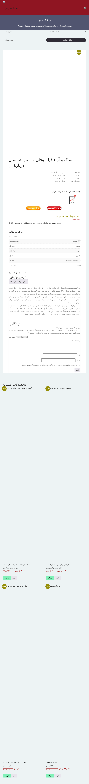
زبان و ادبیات (57, 26)
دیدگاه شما (76, 341)
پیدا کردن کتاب (67, 40)
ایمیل (78, 360)
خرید (57, 578)
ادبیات (65, 26)
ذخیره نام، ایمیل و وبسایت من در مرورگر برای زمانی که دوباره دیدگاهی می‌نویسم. (50, 365)
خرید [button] (14, 776)
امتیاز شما (13, 337)
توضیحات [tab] (13, 282)
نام (78, 355)
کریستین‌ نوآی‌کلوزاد (15, 223)
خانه (70, 26)
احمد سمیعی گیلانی (29, 223)
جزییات (50, 578)
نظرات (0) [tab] (22, 282)
